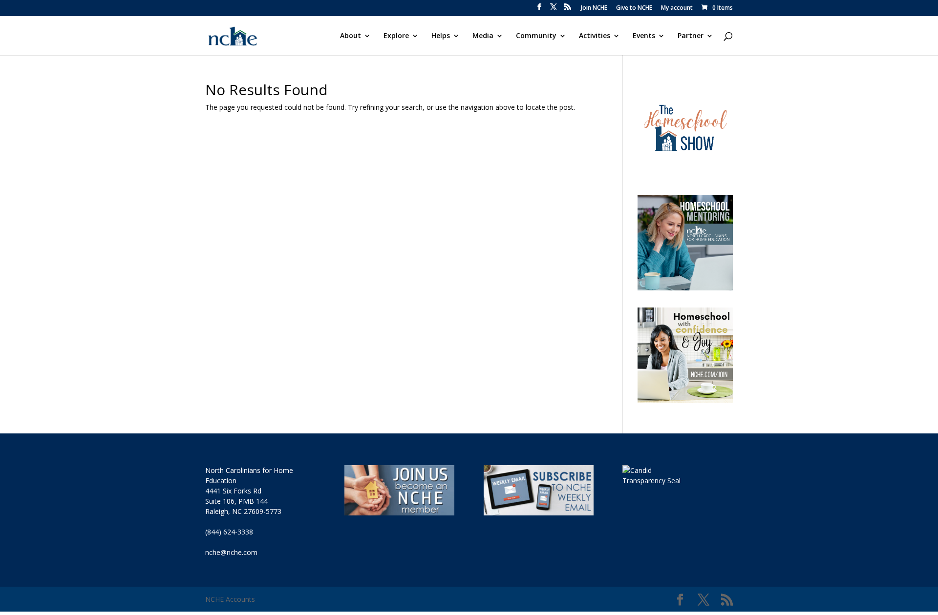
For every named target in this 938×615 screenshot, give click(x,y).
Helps (440, 36)
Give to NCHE (634, 8)
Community (536, 36)
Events (644, 36)
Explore (396, 36)
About (350, 36)
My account (677, 8)
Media (482, 36)
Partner (691, 36)
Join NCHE (594, 8)
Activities (594, 36)
